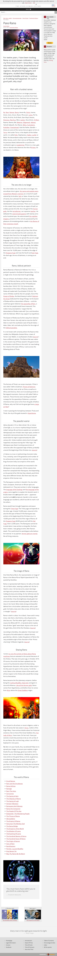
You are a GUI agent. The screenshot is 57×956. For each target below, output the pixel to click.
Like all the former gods (24, 685)
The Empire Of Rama (13, 821)
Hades (29, 135)
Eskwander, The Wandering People (18, 814)
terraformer (17, 211)
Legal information (11, 943)
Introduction (28, 940)
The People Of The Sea (13, 811)
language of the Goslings (14, 490)
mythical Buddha (15, 683)
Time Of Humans (29, 947)
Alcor (8, 690)
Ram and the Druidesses (14, 784)
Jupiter (22, 120)
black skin (25, 683)
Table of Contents (49, 940)
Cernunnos (10, 794)
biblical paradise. (11, 328)
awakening (20, 145)
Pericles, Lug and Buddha (14, 849)
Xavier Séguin (6, 26)
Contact (8, 945)
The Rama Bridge (12, 826)
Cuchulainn (31, 125)
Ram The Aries (11, 791)
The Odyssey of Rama (13, 799)
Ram (7, 112)
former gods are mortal (29, 534)
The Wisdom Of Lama (13, 831)
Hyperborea (32, 413)
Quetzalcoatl (14, 127)
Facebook (8, 947)
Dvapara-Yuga (10, 253)
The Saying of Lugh (12, 801)
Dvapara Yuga (10, 521)
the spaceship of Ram (28, 304)
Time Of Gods (29, 945)
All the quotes (48, 947)
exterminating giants (19, 214)
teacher (33, 211)
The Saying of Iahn (12, 796)
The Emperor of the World (15, 829)
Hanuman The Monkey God (15, 824)
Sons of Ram (10, 844)
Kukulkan (6, 127)
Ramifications (10, 846)
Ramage (9, 789)
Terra (5, 132)
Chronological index (49, 943)
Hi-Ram (36, 120)
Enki (16, 135)
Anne (26, 728)
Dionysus (6, 120)
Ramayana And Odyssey (14, 806)
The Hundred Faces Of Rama (15, 839)
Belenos (19, 122)
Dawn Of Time (29, 943)
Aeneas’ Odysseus (12, 804)
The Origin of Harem (13, 841)
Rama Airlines (11, 786)
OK (34, 3)
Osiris (28, 112)
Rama (17, 112)
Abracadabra (10, 819)
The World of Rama (13, 27)
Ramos (12, 112)
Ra (4, 112)
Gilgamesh (26, 122)
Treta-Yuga (14, 509)
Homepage (9, 940)
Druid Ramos (10, 781)
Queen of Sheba (8, 296)
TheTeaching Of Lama (13, 834)
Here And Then (29, 949)
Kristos (33, 147)
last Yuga (35, 253)
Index (45, 945)
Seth (20, 196)
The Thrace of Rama (13, 816)
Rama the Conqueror (13, 809)
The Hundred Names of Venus (16, 836)
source (35, 337)
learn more (28, 3)
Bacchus (13, 120)
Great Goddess (23, 690)
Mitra (24, 125)
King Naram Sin (11, 851)
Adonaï (33, 122)
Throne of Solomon (29, 387)
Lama (30, 115)
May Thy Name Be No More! (15, 854)
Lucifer (34, 135)
